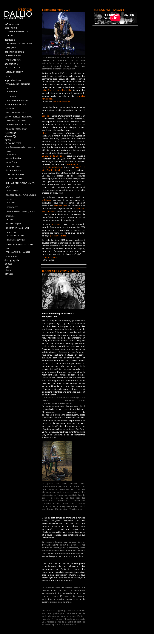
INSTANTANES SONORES (15, 240)
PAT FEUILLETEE (12, 191)
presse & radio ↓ (14, 158)
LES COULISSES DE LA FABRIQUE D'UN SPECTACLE (20, 212)
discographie (12, 260)
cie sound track (13, 143)
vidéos (8, 267)
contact (9, 273)
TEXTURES (9, 76)
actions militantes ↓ (15, 104)
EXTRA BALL (10, 203)
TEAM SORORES (12, 256)
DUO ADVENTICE (12, 92)
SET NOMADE (11, 96)
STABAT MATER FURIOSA (15, 179)
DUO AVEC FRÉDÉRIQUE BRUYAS (18, 125)
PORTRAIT (9, 36)
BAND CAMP (10, 48)
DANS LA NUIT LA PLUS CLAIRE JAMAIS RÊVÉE (20, 183)
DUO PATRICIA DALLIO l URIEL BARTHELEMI (17, 228)
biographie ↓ (12, 27)
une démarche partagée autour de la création (20, 147)
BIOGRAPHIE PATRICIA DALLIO (17, 31)
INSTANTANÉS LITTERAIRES (16, 120)
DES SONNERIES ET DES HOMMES (19, 43)
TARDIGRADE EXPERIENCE (16, 113)
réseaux (9, 270)
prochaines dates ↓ (15, 51)
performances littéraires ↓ (19, 116)
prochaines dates (58, 235)
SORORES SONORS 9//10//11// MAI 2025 (19, 245)
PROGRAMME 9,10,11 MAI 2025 (18, 252)
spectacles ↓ (11, 64)
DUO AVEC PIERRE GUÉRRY (16, 129)
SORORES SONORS (13, 56)
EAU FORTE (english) (13, 224)
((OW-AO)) (10, 136)
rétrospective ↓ (13, 170)
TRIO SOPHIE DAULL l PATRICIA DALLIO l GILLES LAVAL (21, 195)
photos (8, 263)
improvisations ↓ (14, 80)
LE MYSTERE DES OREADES (16, 174)
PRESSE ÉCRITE (11, 162)
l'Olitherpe (10, 133)
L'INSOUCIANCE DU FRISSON (17, 101)
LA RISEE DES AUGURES (15, 236)
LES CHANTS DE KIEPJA (14, 72)
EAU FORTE (10, 219)
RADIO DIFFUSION (13, 167)
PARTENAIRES (11, 155)
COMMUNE (10, 108)
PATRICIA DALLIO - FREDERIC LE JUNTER (18, 84)
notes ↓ (9, 139)
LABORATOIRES (12, 207)
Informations (12, 24)
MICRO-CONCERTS (13, 68)
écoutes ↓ (10, 39)
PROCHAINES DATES (13, 60)
